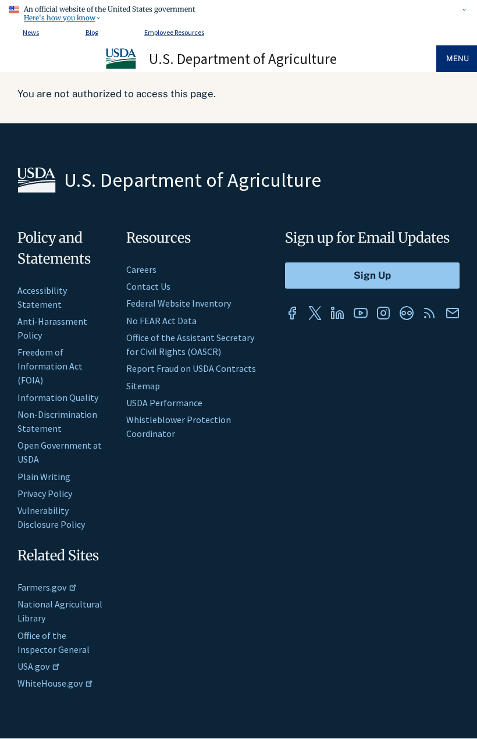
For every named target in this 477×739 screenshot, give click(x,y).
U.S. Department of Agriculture (243, 58)
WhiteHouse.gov (50, 683)
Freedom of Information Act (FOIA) (50, 366)
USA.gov (33, 666)
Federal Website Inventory (178, 303)
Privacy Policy (44, 493)
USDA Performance (164, 402)
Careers (141, 269)
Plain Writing (43, 476)
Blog (92, 32)
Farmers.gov (41, 587)
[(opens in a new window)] (292, 313)
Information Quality (57, 397)
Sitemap (143, 386)
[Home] (121, 66)
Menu (457, 58)
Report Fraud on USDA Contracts (191, 368)
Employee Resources (174, 32)
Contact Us (148, 286)
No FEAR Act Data (161, 320)
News (31, 32)
